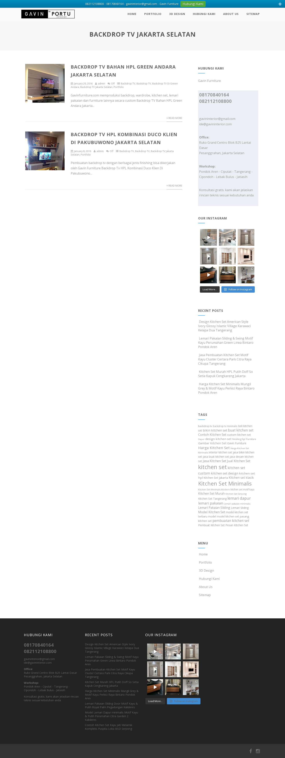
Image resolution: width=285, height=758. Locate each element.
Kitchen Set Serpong (236, 493)
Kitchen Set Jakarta (216, 478)
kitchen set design (224, 473)
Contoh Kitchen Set (212, 434)
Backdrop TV (128, 83)
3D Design (177, 14)
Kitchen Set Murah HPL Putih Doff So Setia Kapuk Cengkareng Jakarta (225, 374)
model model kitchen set (223, 516)
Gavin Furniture (236, 443)
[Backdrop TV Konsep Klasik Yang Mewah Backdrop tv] (246, 256)
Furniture (251, 439)
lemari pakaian (210, 503)
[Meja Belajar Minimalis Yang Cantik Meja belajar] (246, 274)
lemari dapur (239, 498)
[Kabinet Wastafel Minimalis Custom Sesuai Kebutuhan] (208, 274)
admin (101, 83)
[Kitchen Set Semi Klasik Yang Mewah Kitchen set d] (227, 237)
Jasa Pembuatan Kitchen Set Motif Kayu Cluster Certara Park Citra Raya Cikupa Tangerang (224, 359)
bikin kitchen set (215, 430)
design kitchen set (218, 439)
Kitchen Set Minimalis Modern (214, 489)
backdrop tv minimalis (225, 426)
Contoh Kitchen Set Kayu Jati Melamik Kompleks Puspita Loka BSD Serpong (108, 726)
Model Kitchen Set (211, 512)
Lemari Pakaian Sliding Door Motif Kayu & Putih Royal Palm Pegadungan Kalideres (111, 705)
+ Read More (174, 118)
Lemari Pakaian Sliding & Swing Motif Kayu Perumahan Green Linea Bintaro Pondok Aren (225, 342)
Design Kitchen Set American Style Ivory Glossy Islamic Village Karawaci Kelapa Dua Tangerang (224, 326)
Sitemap (253, 14)
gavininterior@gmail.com (217, 119)
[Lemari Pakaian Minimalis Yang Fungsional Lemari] (208, 256)
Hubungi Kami (204, 14)
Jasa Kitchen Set (214, 461)
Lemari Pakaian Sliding (214, 507)
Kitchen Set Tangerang (212, 498)
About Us (231, 14)
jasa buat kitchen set (216, 456)
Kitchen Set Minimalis (225, 483)
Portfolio (153, 14)
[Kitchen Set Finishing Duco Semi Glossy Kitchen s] (208, 237)
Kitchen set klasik (241, 477)
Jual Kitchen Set (238, 461)
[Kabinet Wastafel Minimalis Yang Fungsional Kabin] (227, 274)
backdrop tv (205, 426)
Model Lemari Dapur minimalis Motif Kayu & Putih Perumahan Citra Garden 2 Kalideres (111, 716)
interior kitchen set (220, 452)
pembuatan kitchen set (230, 520)
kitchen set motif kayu (242, 489)
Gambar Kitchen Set (212, 443)
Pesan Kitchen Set (236, 525)
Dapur (201, 439)
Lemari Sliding (240, 508)
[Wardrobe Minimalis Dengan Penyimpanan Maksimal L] (246, 237)
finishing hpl (238, 439)
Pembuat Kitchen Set (211, 525)
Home (132, 14)
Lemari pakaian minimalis (237, 503)
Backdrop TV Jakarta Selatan (96, 87)
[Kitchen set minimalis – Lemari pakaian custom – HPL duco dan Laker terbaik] (48, 19)
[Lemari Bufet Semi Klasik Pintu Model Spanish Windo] (227, 256)
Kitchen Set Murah (211, 493)
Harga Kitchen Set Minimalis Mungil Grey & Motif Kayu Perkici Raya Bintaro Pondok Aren (226, 388)
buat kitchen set (240, 430)
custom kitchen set (239, 435)
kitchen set (212, 467)
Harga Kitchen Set (214, 447)
